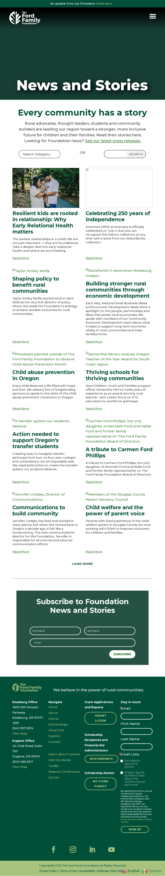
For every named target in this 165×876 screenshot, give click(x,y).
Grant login (101, 718)
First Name (130, 723)
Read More (20, 258)
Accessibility (87, 870)
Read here (104, 3)
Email (126, 708)
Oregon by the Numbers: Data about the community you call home (134, 778)
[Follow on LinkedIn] (92, 849)
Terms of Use (68, 870)
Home (53, 707)
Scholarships (58, 724)
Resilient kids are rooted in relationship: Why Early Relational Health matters (45, 222)
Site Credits (118, 870)
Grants (53, 718)
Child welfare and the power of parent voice (115, 510)
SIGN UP (135, 829)
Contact (55, 742)
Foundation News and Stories (132, 763)
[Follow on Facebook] (53, 849)
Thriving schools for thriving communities (115, 375)
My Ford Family (100, 784)
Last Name (130, 739)
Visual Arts (56, 730)
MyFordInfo (101, 759)
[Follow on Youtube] (111, 849)
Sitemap (102, 870)
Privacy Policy (48, 870)
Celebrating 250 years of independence (118, 216)
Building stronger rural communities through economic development (118, 289)
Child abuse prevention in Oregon (43, 375)
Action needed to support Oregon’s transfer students (35, 440)
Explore (54, 736)
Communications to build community (38, 510)
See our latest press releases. (113, 140)
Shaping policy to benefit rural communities (35, 285)
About (53, 713)
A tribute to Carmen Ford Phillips (119, 452)
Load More (82, 564)
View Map (19, 733)
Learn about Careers (64, 754)
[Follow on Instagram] (72, 849)
